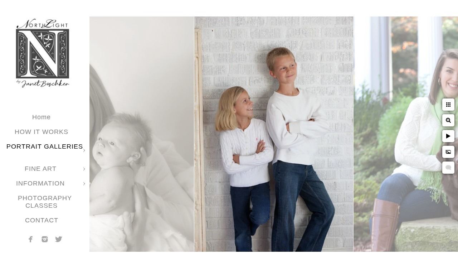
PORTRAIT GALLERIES (44, 146)
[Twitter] (59, 239)
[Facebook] (31, 239)
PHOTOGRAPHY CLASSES (45, 201)
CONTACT (41, 220)
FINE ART (42, 168)
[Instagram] (45, 239)
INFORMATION (41, 183)
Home (41, 117)
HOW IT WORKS (41, 131)
